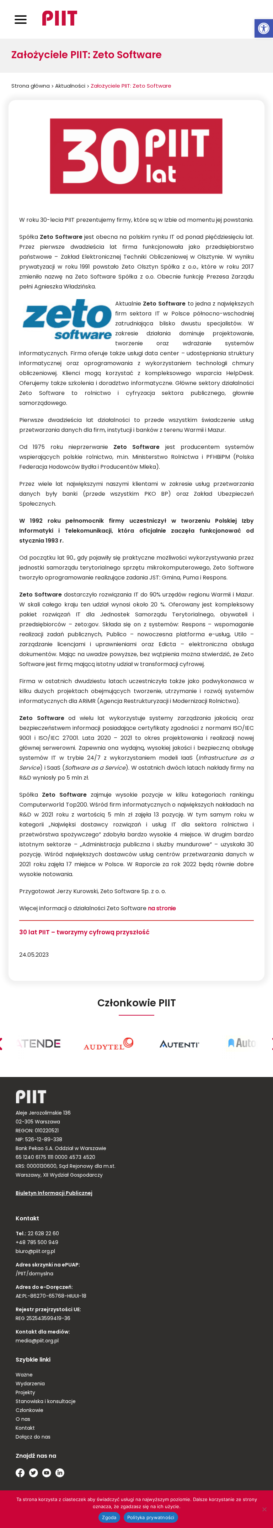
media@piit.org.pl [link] (37, 1341)
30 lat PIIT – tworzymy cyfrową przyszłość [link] (84, 933)
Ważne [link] (24, 1375)
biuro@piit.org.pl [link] (35, 1252)
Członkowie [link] (29, 1411)
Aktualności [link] (70, 86)
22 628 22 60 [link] (42, 1234)
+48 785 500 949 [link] (37, 1243)
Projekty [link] (25, 1393)
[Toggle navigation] (20, 19)
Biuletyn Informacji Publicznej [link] (54, 1193)
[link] (264, 28)
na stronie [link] (162, 908)
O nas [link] (23, 1420)
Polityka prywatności (151, 1517)
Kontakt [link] (25, 1428)
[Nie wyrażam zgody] (264, 1509)
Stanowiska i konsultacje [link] (46, 1402)
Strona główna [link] (30, 86)
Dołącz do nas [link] (33, 1437)
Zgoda (109, 1517)
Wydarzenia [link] (30, 1384)
